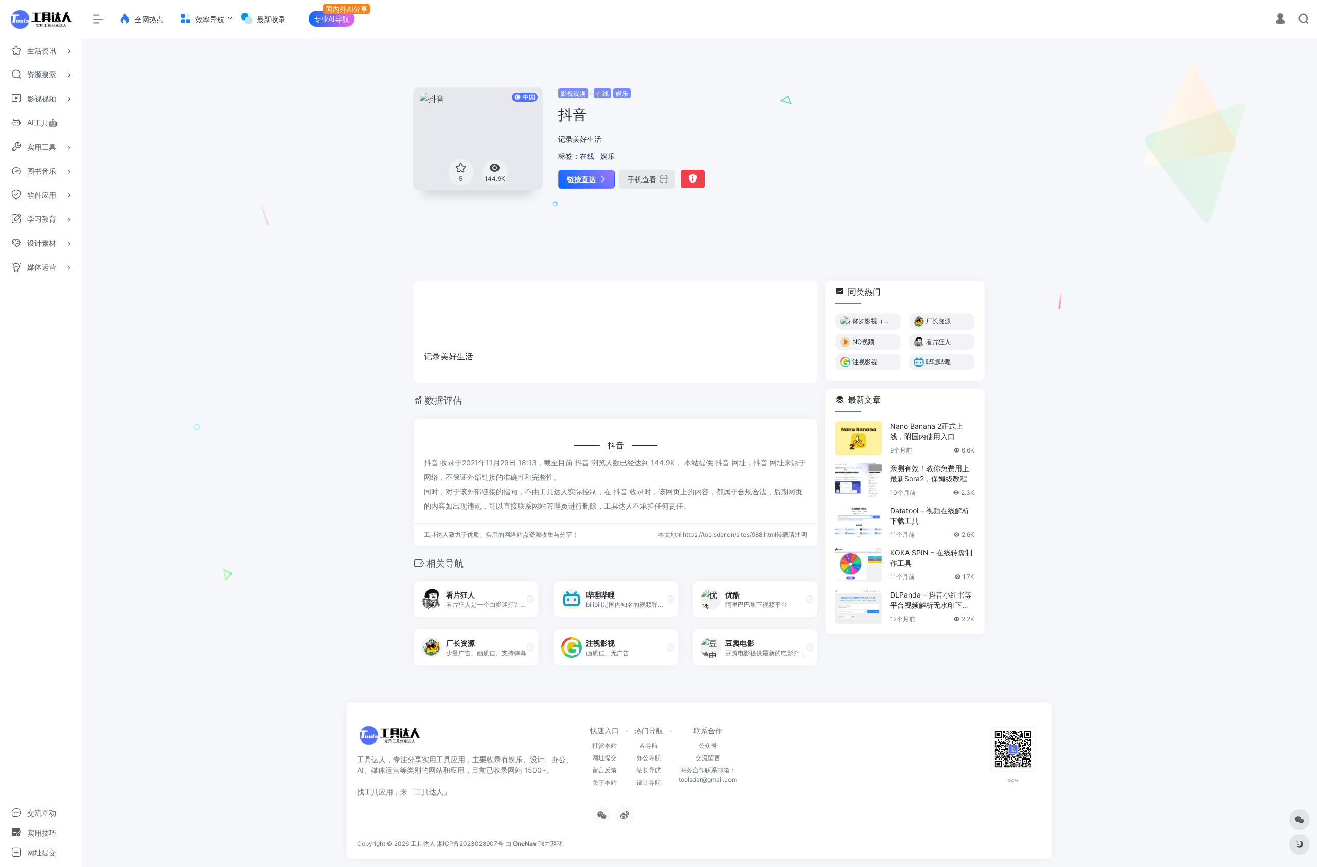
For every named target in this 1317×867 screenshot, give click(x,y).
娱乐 (622, 93)
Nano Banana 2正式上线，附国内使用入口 (926, 431)
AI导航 (649, 745)
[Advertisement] (888, 159)
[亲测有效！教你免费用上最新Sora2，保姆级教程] (858, 480)
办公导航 (648, 758)
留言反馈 (604, 770)
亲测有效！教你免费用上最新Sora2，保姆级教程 (929, 473)
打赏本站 (604, 745)
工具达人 (423, 843)
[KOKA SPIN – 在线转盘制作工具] (858, 565)
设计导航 (648, 782)
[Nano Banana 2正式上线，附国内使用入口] (858, 438)
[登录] (1280, 20)
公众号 (708, 745)
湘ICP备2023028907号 (470, 843)
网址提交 (604, 758)
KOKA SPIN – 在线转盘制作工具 (931, 557)
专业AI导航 (331, 18)
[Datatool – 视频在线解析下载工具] (858, 522)
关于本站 (604, 782)
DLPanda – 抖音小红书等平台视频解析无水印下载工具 (931, 600)
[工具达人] (389, 739)
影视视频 (573, 93)
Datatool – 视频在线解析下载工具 (929, 515)
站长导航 (648, 770)
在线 (602, 93)
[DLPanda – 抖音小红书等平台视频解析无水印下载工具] (858, 607)
